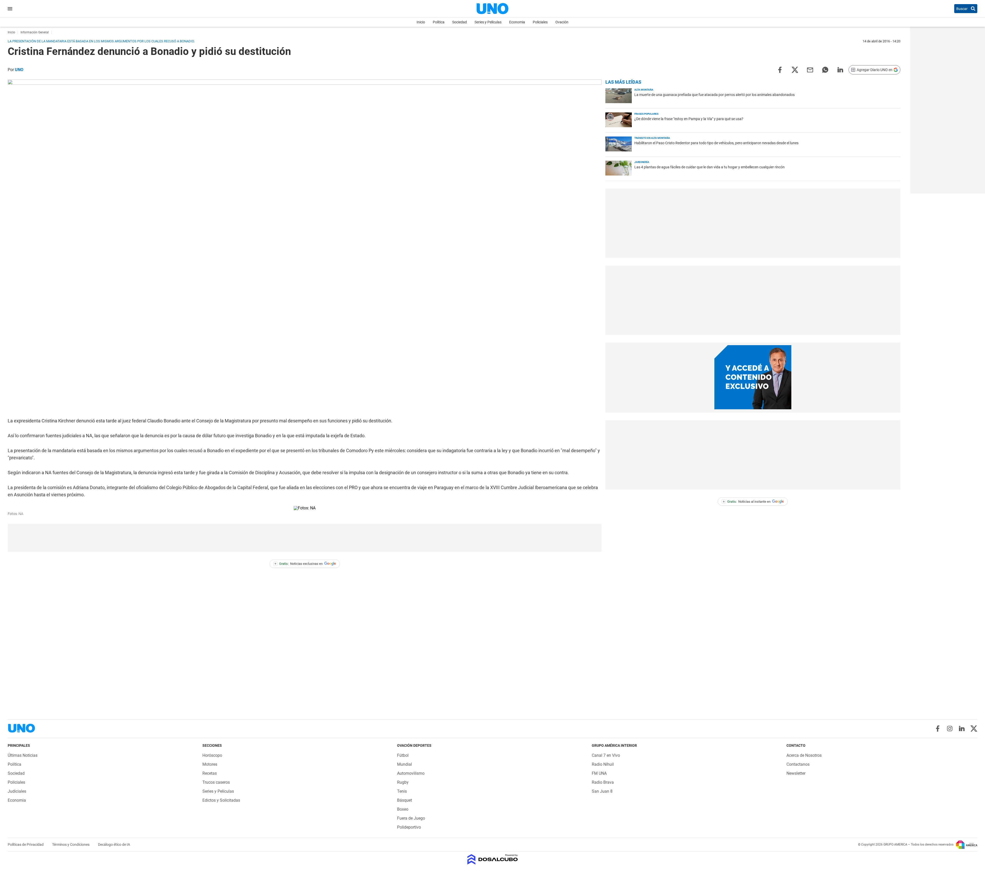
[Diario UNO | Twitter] (973, 728)
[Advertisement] (304, 537)
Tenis (402, 791)
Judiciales (17, 791)
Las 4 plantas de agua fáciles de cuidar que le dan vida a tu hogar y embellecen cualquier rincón (709, 167)
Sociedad (459, 22)
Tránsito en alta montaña (652, 138)
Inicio (421, 22)
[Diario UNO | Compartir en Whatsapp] (825, 69)
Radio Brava (603, 782)
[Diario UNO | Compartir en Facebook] (780, 69)
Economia (517, 22)
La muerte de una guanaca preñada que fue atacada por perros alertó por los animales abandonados (714, 95)
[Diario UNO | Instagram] (949, 728)
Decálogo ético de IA (114, 844)
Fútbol (403, 755)
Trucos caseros (216, 782)
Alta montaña (643, 89)
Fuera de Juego (411, 818)
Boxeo (402, 809)
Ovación (561, 22)
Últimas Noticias (22, 755)
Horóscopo (212, 755)
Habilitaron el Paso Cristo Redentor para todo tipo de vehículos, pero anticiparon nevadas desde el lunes (716, 143)
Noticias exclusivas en (298, 564)
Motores (209, 764)
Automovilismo (411, 773)
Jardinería (641, 162)
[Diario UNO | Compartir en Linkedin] (840, 69)
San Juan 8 (602, 791)
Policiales (540, 22)
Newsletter (795, 773)
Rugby (403, 782)
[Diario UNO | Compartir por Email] (810, 69)
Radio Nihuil (603, 764)
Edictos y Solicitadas (221, 800)
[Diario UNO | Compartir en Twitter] (795, 69)
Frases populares (646, 113)
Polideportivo (409, 827)
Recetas (209, 773)
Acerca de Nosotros (804, 755)
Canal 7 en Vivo (606, 755)
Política (439, 22)
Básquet (404, 800)
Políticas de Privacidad (26, 844)
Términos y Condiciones (71, 844)
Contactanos (798, 764)
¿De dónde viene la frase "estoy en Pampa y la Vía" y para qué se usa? (688, 119)
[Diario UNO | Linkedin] (961, 728)
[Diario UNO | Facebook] (937, 728)
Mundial (404, 764)
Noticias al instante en (747, 501)
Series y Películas (488, 22)
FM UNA (599, 773)
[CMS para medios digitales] (492, 859)
